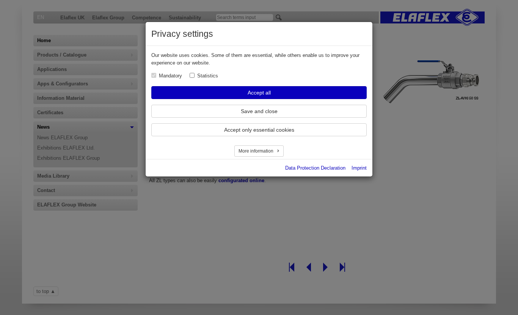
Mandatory (170, 76)
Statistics (207, 76)
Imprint (359, 168)
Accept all (259, 93)
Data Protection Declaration (315, 168)
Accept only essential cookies (259, 130)
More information (257, 151)
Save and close (259, 111)
